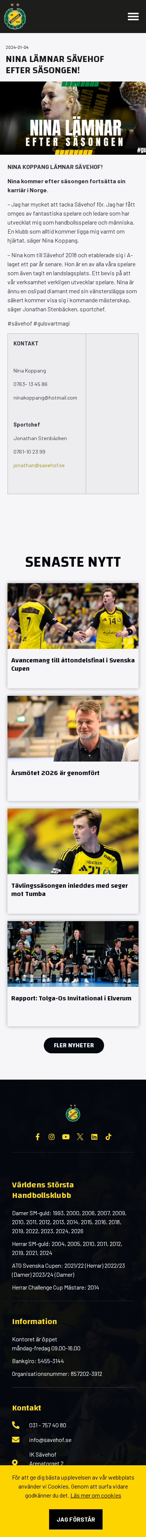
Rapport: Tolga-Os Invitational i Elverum (71, 998)
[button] (133, 17)
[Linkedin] (94, 1136)
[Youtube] (66, 1136)
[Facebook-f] (37, 1136)
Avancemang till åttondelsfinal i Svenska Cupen (73, 664)
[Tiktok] (108, 1136)
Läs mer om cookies (95, 1495)
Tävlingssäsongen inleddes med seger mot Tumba (69, 889)
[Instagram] (51, 1136)
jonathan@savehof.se (39, 465)
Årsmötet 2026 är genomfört (55, 773)
